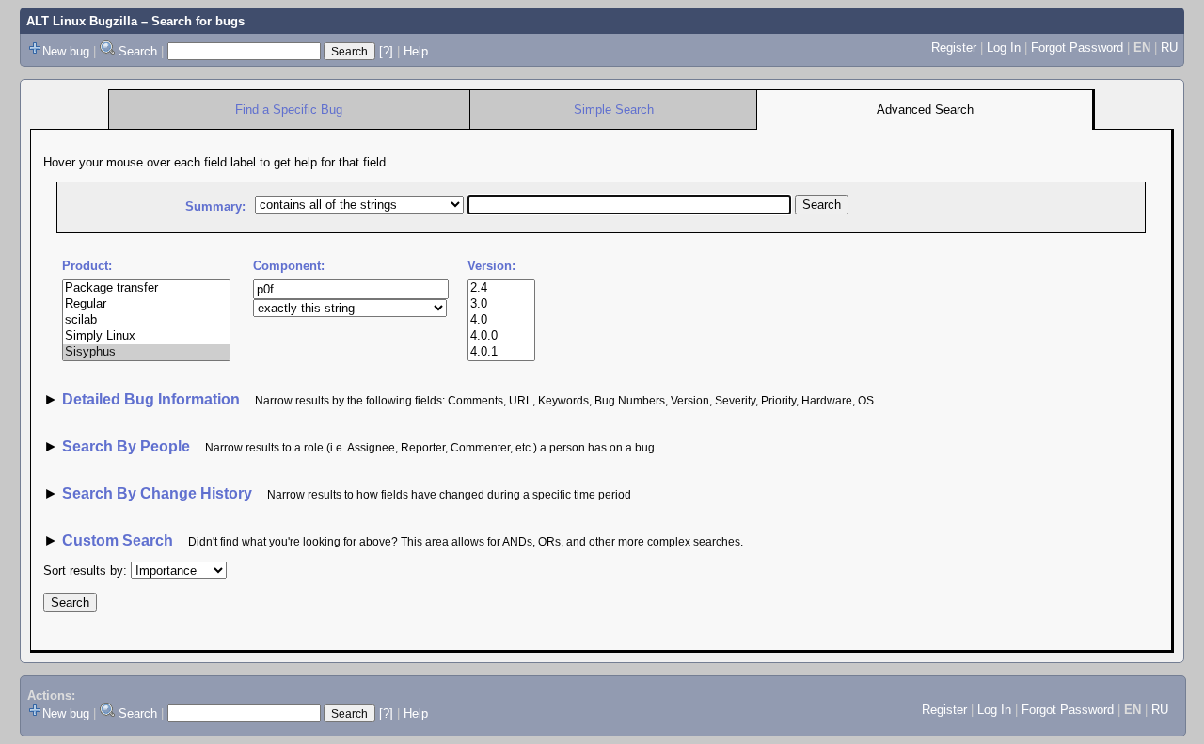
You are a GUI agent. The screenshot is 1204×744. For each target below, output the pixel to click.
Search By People (126, 446)
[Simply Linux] (146, 336)
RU (1169, 47)
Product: (87, 266)
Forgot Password (1077, 47)
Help (416, 51)
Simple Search (614, 110)
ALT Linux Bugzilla (81, 21)
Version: (491, 266)
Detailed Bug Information (153, 399)
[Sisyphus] (146, 352)
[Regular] (146, 304)
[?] (386, 51)
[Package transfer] (146, 288)
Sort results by (83, 570)
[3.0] (501, 304)
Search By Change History (157, 493)
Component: (289, 266)
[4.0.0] (501, 336)
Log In (1004, 47)
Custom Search (117, 540)
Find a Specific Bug (288, 110)
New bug (65, 51)
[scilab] (146, 320)
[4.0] (501, 320)
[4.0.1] (501, 352)
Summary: (215, 206)
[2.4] (501, 288)
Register (953, 47)
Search (138, 51)
